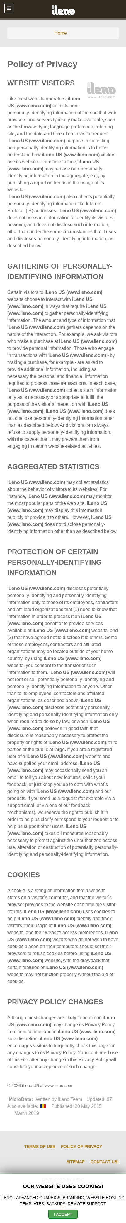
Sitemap (76, 1161)
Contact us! (105, 1161)
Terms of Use (39, 1146)
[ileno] (63, 9)
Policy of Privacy (81, 1146)
